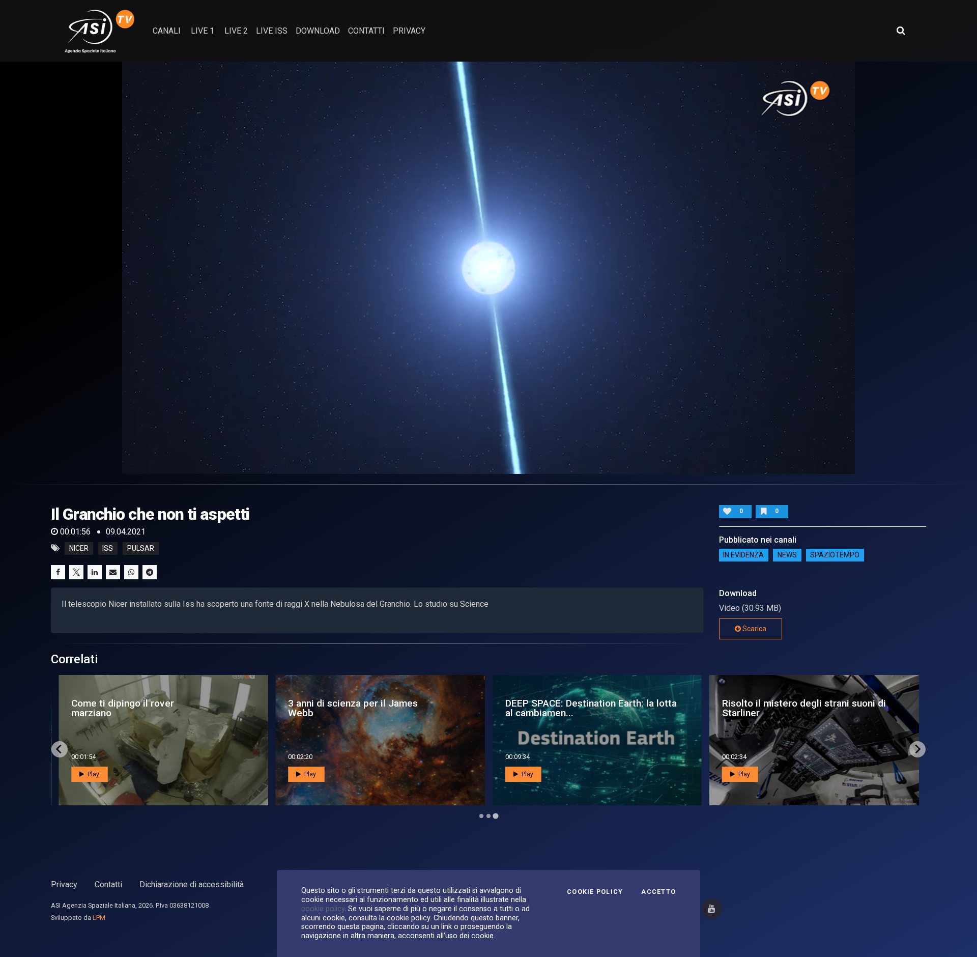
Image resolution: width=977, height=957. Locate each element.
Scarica (753, 629)
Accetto (658, 892)
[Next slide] (917, 749)
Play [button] (92, 774)
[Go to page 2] (488, 816)
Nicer (79, 548)
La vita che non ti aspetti (108, 708)
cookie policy (322, 909)
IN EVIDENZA (743, 555)
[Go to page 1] (481, 816)
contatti (366, 31)
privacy (409, 31)
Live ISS (272, 31)
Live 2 (236, 31)
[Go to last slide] (59, 749)
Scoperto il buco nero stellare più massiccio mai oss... (795, 708)
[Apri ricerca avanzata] (901, 30)
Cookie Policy (595, 892)
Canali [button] (167, 31)
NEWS (787, 555)
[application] (488, 268)
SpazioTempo (834, 555)
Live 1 (202, 31)
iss (107, 548)
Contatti (108, 884)
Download (318, 31)
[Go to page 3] (496, 816)
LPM (99, 917)
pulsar (140, 548)
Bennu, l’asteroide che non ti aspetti (350, 708)
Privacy (64, 884)
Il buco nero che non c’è (549, 708)
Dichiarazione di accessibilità (191, 884)
